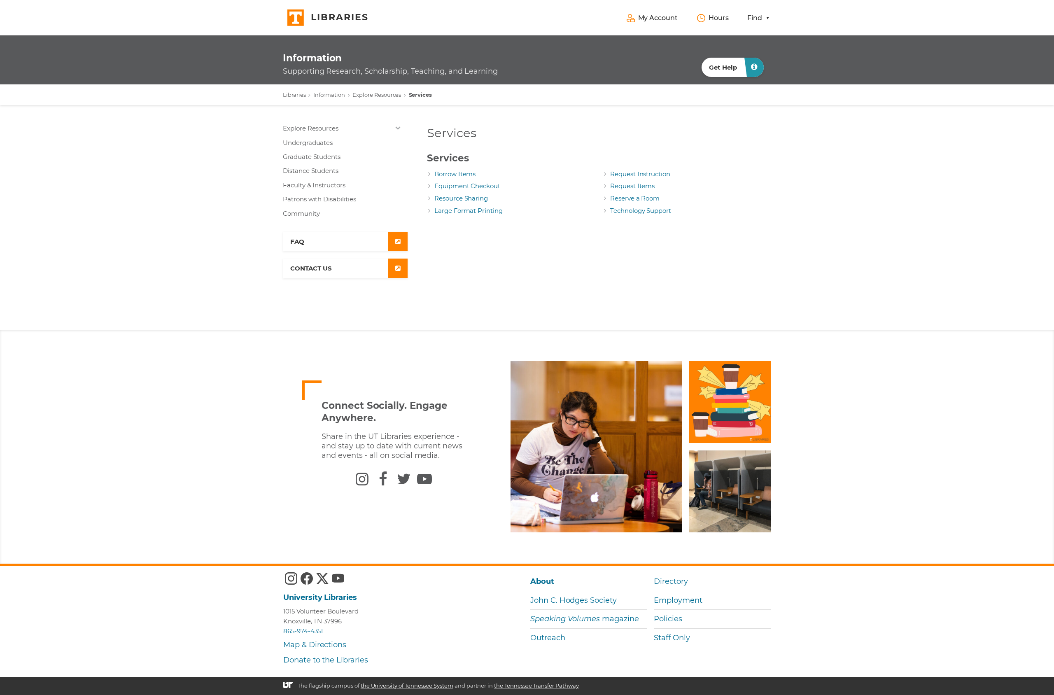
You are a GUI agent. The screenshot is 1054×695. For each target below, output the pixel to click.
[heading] (390, 63)
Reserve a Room (635, 198)
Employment (678, 600)
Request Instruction (640, 174)
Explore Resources (376, 94)
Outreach (547, 637)
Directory (671, 581)
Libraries (294, 94)
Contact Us (310, 268)
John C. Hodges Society (573, 600)
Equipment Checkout (467, 186)
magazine (584, 618)
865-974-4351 (303, 631)
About (542, 581)
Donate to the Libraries (325, 660)
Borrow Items (455, 174)
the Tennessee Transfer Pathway (536, 685)
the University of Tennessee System (407, 685)
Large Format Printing (468, 211)
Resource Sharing (461, 198)
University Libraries (320, 597)
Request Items (632, 186)
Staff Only (672, 637)
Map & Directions (314, 644)
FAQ (297, 241)
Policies (668, 618)
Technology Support (640, 211)
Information (329, 94)
